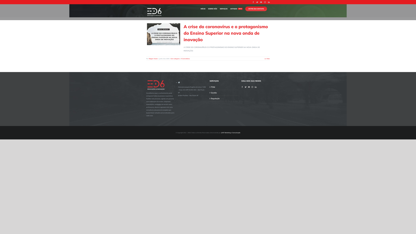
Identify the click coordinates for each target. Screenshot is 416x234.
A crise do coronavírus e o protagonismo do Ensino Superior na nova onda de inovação (226, 33)
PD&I (213, 87)
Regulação (215, 98)
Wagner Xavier (153, 58)
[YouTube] (249, 87)
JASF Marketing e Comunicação (230, 132)
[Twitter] (245, 87)
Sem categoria (175, 58)
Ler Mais (267, 58)
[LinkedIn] (256, 87)
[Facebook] (242, 87)
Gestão (214, 93)
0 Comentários (185, 58)
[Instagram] (252, 87)
